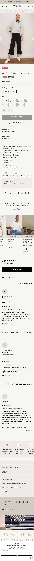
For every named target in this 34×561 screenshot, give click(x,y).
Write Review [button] (17, 269)
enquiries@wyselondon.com (23, 2)
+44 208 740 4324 (14, 487)
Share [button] (24, 332)
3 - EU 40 (29, 100)
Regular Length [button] (9, 91)
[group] (17, 261)
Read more (7, 454)
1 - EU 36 (13, 100)
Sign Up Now (8, 510)
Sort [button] (3, 277)
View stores (8, 524)
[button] (6, 6)
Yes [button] (17, 332)
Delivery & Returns (26, 176)
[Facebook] (2, 492)
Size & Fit (16, 176)
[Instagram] (6, 492)
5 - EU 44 (13, 105)
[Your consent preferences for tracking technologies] (30, 558)
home (5, 11)
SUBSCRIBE (17, 555)
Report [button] (20, 332)
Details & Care (6, 176)
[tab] (26, 284)
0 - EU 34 (5, 100)
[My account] (28, 6)
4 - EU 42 (5, 105)
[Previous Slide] (2, 231)
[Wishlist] (25, 6)
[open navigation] (2, 6)
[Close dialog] (33, 542)
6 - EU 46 (21, 105)
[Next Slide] (32, 231)
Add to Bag (13, 236)
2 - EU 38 (21, 100)
